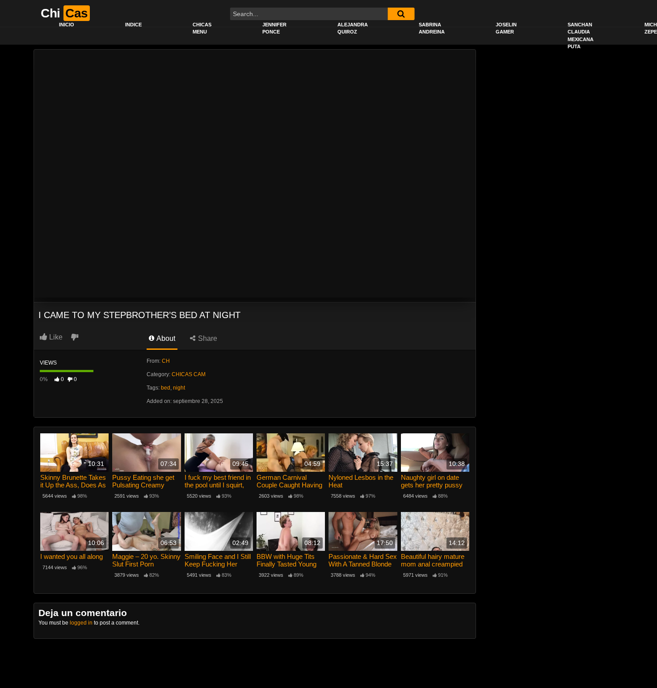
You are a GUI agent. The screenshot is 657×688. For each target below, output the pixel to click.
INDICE (133, 24)
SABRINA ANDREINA (432, 28)
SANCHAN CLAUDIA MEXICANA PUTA (581, 36)
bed (165, 388)
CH (166, 361)
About (165, 338)
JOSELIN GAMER (506, 28)
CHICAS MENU (202, 28)
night (179, 388)
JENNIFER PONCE (274, 28)
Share (206, 338)
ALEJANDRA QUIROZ (352, 28)
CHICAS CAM (189, 374)
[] (400, 14)
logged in (81, 623)
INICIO (66, 24)
